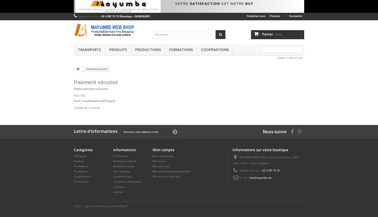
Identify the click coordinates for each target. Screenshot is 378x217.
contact (281, 57)
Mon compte (163, 149)
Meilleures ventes (123, 166)
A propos (118, 186)
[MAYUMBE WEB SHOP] (110, 29)
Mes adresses (161, 166)
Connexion (295, 16)
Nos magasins (122, 171)
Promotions (120, 156)
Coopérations (215, 49)
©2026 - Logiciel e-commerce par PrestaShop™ (101, 206)
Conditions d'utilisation (127, 181)
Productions (148, 49)
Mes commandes (163, 156)
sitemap (118, 192)
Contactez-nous (256, 16)
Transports (89, 49)
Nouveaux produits (124, 161)
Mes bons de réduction (167, 176)
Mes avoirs (159, 161)
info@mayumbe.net (260, 177)
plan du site (295, 57)
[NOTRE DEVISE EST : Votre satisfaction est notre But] (189, 6)
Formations (181, 49)
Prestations (81, 171)
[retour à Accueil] (78, 69)
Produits (118, 49)
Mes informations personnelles (171, 171)
